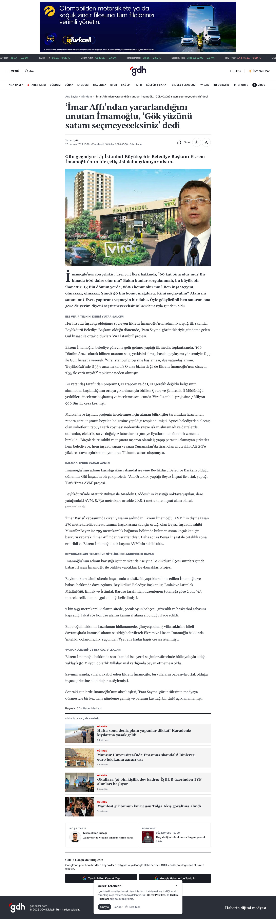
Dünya (69, 85)
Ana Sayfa (16, 85)
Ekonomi (83, 85)
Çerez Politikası (156, 895)
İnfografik (221, 85)
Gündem (55, 85)
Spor (113, 85)
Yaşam (205, 85)
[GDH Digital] (138, 71)
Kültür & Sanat (157, 85)
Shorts (243, 85)
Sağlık (126, 85)
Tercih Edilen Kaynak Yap (104, 878)
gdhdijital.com (38, 905)
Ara (31, 71)
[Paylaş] (196, 142)
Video (261, 85)
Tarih (138, 85)
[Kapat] (176, 885)
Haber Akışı (36, 86)
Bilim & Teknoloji (184, 85)
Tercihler (134, 906)
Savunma (99, 85)
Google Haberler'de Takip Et (177, 878)
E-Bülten (235, 71)
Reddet (118, 906)
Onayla (104, 906)
